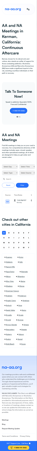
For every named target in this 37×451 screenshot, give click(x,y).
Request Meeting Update (11, 429)
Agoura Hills (10, 267)
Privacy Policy (25, 436)
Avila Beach (10, 344)
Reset (8, 185)
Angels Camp (11, 301)
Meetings (5, 420)
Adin (21, 262)
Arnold (8, 320)
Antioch (9, 305)
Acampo (9, 257)
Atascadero (10, 330)
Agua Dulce (10, 272)
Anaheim (9, 296)
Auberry (9, 334)
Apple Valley (10, 310)
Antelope (26, 301)
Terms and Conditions (10, 436)
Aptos (24, 310)
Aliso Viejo (10, 281)
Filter (22, 185)
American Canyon (12, 291)
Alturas (21, 286)
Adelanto (9, 262)
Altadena (9, 286)
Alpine (23, 281)
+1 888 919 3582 (18, 111)
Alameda (24, 272)
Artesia (26, 325)
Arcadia (9, 315)
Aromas (20, 320)
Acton (21, 257)
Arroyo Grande (11, 325)
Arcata (20, 315)
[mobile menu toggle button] (28, 9)
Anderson (22, 296)
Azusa (23, 344)
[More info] (29, 443)
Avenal (20, 339)
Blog (3, 424)
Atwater (24, 330)
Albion (8, 276)
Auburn (21, 334)
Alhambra (21, 276)
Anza (20, 305)
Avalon (8, 339)
